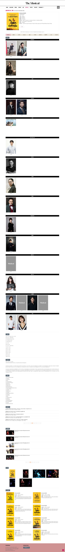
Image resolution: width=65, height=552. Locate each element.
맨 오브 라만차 (17, 493)
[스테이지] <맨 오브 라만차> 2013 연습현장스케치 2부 (22, 449)
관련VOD (46, 34)
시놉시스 (24, 34)
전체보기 (8, 34)
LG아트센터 (23, 19)
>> (38, 462)
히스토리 (56, 34)
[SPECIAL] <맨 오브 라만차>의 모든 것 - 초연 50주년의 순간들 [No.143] (15, 411)
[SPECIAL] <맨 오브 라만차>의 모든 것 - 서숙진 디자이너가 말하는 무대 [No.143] (16, 419)
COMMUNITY (41, 7)
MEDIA (16, 7)
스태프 (19, 34)
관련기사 (40, 34)
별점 (29, 34)
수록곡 (35, 34)
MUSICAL (27, 7)
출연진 (14, 34)
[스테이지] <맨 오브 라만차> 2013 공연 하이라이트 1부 (22, 436)
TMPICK (19, 7)
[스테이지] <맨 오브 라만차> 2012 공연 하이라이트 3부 (22, 455)
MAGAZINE (11, 7)
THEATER (35, 7)
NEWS (7, 7)
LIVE (23, 7)
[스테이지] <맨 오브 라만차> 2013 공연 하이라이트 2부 (22, 430)
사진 (51, 34)
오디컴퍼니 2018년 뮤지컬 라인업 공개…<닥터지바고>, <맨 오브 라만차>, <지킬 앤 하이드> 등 (18, 408)
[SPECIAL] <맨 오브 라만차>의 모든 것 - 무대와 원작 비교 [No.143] (14, 414)
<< (26, 462)
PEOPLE (31, 7)
